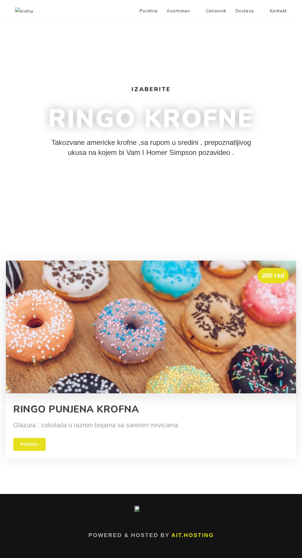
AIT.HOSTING (192, 535)
